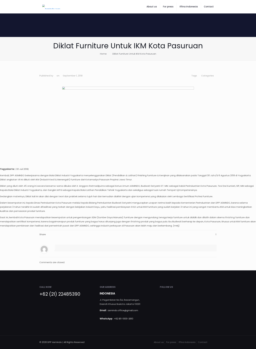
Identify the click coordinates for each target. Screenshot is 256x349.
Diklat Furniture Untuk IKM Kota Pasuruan (134, 53)
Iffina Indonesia (187, 342)
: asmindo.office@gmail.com (119, 310)
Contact (202, 342)
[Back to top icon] (213, 342)
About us (159, 342)
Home (103, 53)
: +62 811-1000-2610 (116, 318)
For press (171, 342)
